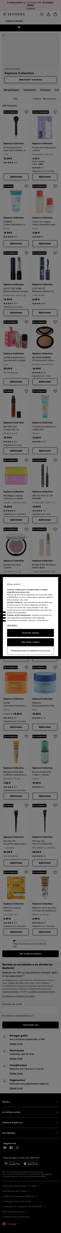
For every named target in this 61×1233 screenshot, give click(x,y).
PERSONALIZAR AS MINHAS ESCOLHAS (30, 650)
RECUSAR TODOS (30, 642)
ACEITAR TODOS (30, 633)
